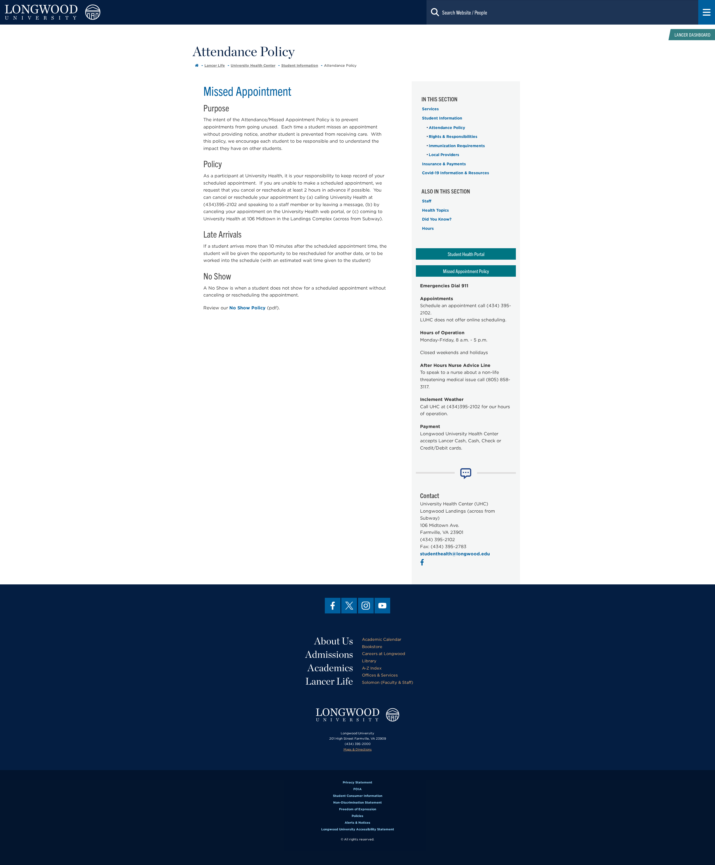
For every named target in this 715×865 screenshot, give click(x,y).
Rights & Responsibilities (453, 136)
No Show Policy (247, 307)
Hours (428, 228)
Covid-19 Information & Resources (455, 173)
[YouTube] (382, 605)
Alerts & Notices (357, 823)
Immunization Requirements (457, 146)
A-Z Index (372, 668)
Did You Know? (437, 219)
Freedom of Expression (357, 809)
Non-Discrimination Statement (357, 802)
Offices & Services (380, 675)
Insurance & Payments (444, 164)
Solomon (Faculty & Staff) (387, 682)
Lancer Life (214, 65)
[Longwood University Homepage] (143, 12)
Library (369, 660)
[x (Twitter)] (349, 605)
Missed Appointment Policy (466, 271)
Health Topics (435, 210)
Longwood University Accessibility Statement (357, 829)
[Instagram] (366, 605)
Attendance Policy (447, 127)
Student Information (299, 65)
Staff (426, 201)
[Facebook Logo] (422, 563)
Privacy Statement (357, 782)
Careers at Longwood (383, 653)
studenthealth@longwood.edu (455, 553)
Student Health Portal (466, 254)
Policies (357, 816)
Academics (330, 667)
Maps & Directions (358, 749)
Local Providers (444, 154)
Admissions (329, 654)
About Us (333, 641)
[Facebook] (332, 605)
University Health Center (253, 65)
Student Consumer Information (357, 796)
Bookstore (372, 646)
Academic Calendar (381, 639)
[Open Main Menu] (706, 12)
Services (430, 109)
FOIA (357, 789)
